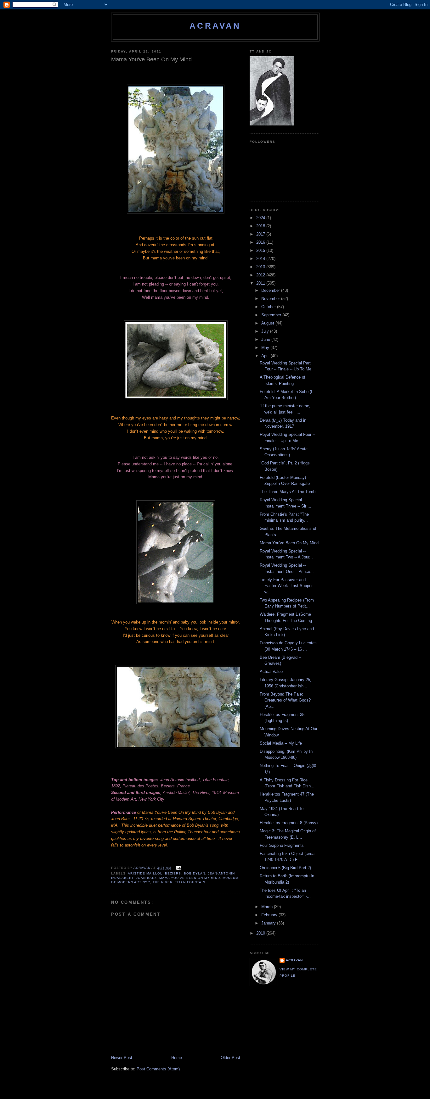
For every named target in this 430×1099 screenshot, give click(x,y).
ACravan (215, 26)
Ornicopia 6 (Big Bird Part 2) (285, 867)
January (269, 923)
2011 (261, 283)
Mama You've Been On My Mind (189, 878)
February (270, 915)
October (269, 306)
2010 (261, 933)
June (266, 339)
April (266, 355)
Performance (123, 812)
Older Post (230, 1057)
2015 (261, 250)
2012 (261, 275)
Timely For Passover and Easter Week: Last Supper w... (286, 585)
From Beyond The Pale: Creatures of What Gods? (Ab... (285, 700)
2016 (261, 242)
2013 (261, 266)
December (271, 290)
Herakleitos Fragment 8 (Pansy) (289, 822)
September (271, 315)
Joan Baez (146, 878)
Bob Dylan (194, 873)
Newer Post (121, 1057)
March (267, 906)
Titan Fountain (190, 882)
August (268, 323)
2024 (261, 217)
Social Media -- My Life (281, 743)
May (265, 347)
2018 (261, 226)
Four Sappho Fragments (282, 845)
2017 (261, 234)
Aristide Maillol (145, 873)
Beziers (173, 873)
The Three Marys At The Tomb (287, 491)
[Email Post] (178, 867)
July (265, 331)
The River (163, 882)
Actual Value (271, 671)
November (271, 298)
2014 (261, 258)
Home (176, 1057)
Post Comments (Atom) (158, 1069)
